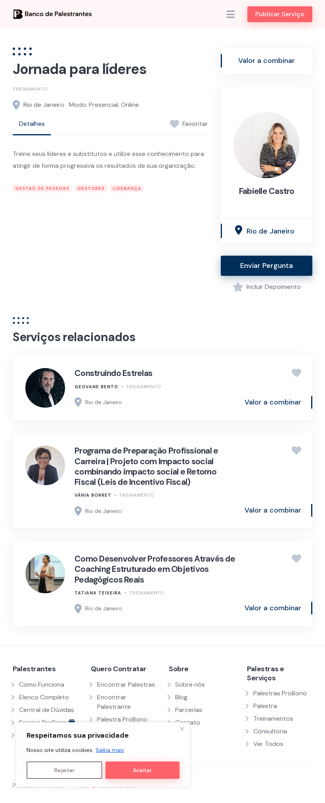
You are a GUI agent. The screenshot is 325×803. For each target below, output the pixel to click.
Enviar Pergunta (266, 265)
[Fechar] (182, 729)
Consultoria (270, 731)
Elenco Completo (44, 697)
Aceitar (142, 770)
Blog (181, 697)
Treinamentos (273, 718)
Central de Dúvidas (46, 710)
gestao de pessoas (42, 188)
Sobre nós (190, 684)
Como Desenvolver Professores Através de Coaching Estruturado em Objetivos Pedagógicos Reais (155, 569)
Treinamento (30, 89)
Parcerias (188, 710)
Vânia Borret (93, 495)
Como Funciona (41, 684)
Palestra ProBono (122, 719)
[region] (103, 754)
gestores (91, 188)
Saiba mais (110, 750)
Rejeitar (64, 770)
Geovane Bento (96, 386)
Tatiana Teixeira (98, 593)
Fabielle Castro (266, 191)
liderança (127, 188)
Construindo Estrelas (113, 373)
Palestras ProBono (280, 693)
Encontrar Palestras (126, 684)
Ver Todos (268, 744)
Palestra (265, 706)
